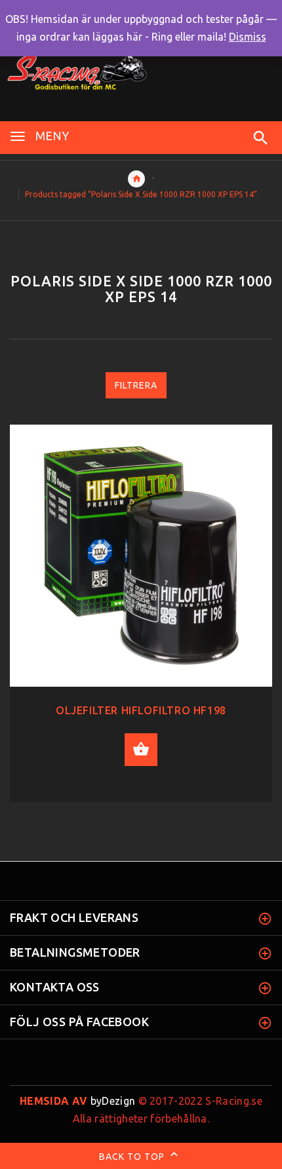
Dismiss (247, 37)
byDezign (77, 1101)
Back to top (133, 1156)
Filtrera (136, 385)
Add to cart (141, 749)
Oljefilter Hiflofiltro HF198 (141, 710)
